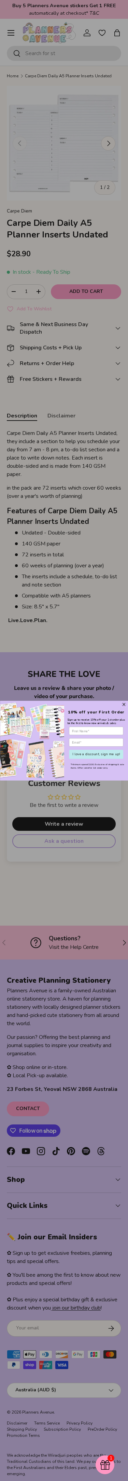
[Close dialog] (124, 704)
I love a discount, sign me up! (96, 754)
